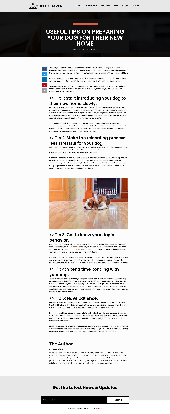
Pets (116, 6)
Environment (91, 6)
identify (75, 247)
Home (79, 6)
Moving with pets (55, 147)
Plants (125, 6)
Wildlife (135, 6)
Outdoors (105, 6)
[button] (44, 69)
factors (93, 70)
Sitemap (99, 409)
